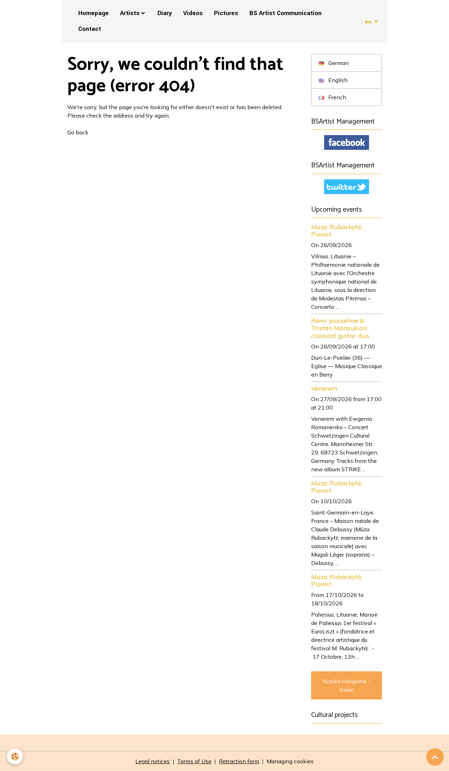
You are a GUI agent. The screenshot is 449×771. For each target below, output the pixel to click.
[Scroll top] (435, 757)
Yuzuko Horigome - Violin (346, 685)
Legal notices (152, 761)
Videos (193, 13)
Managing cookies (290, 761)
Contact (89, 29)
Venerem (324, 388)
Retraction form (239, 761)
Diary (165, 13)
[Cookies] (15, 756)
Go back (77, 132)
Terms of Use (194, 761)
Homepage (93, 13)
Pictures (226, 13)
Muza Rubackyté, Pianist (336, 230)
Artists (130, 13)
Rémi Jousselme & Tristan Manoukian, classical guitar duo (340, 328)
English (337, 80)
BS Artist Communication (285, 13)
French (336, 97)
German (338, 62)
